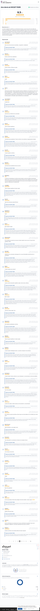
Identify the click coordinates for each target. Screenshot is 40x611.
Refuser (25, 608)
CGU (16, 609)
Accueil (3, 609)
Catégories (12, 609)
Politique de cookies (31, 608)
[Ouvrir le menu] (38, 2)
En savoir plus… (22, 597)
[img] (9, 27)
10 (21, 541)
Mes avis (7, 609)
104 (30, 541)
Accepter (20, 608)
